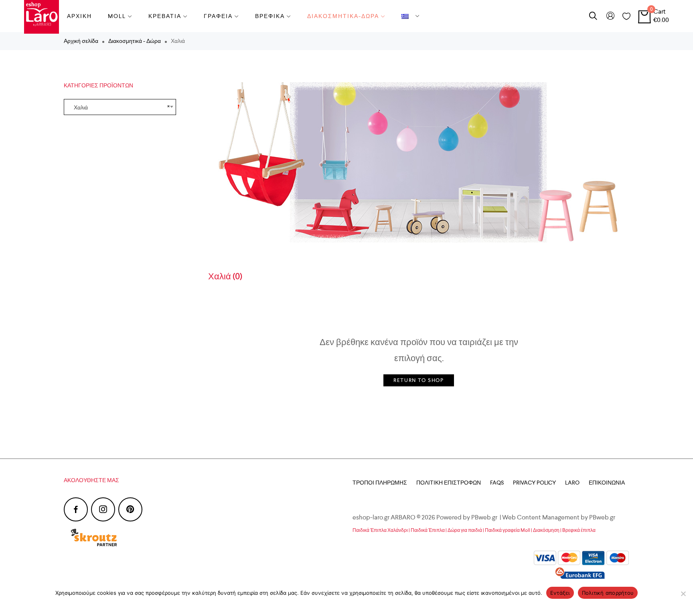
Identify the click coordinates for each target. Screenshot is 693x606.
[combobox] (120, 107)
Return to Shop (418, 380)
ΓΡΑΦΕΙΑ (218, 16)
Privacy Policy (534, 482)
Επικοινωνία (607, 482)
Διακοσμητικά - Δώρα (134, 40)
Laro (572, 482)
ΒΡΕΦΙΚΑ (270, 16)
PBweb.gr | (486, 517)
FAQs (497, 482)
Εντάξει (560, 593)
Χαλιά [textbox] (120, 107)
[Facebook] (76, 509)
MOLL (117, 16)
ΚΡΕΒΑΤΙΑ (164, 16)
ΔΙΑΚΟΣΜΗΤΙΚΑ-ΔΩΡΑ (343, 16)
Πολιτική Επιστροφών (448, 482)
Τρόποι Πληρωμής (380, 482)
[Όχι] (683, 594)
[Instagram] (103, 509)
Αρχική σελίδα (81, 40)
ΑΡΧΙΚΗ (79, 16)
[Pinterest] (130, 509)
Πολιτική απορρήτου (608, 593)
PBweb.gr (602, 517)
